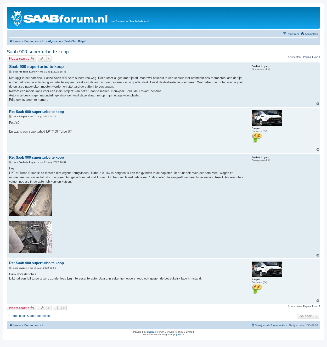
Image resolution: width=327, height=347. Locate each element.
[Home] (60, 18)
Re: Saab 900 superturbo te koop (36, 112)
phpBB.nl (178, 334)
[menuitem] (309, 34)
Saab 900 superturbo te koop (38, 51)
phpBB (151, 331)
